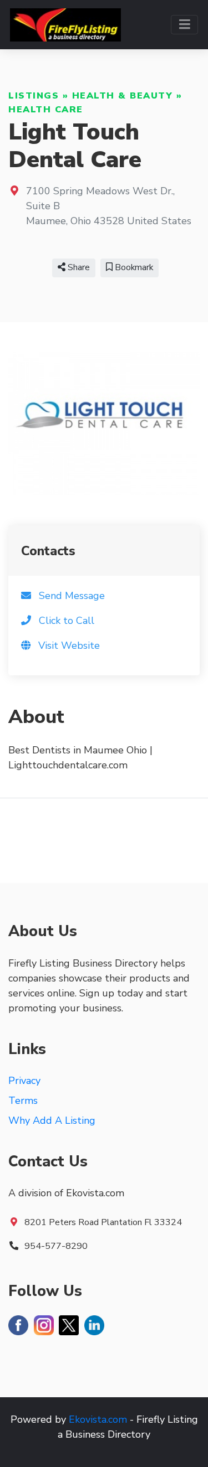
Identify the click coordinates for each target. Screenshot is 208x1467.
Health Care (45, 110)
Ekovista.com (98, 1419)
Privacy (24, 1080)
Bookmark (133, 267)
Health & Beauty (122, 96)
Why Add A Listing (51, 1120)
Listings (33, 96)
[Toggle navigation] (184, 24)
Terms (23, 1100)
